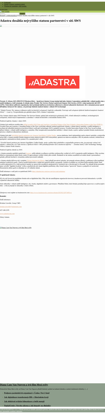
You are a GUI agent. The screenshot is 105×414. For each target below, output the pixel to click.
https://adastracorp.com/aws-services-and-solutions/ (48, 171)
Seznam (28, 153)
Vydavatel (7, 2)
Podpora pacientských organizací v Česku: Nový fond (26, 393)
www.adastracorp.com (7, 214)
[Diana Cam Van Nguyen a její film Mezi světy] (52, 380)
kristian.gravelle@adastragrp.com (11, 207)
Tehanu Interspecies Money (36, 160)
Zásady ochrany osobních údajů (14, 4)
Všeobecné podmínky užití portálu (15, 6)
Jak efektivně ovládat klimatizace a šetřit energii (24, 401)
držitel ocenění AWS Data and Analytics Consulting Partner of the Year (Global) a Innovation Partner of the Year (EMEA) (63, 124)
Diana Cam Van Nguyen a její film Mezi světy (24, 384)
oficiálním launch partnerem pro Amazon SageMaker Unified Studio (34, 135)
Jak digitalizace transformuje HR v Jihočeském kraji (26, 397)
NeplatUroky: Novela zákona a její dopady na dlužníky (27, 406)
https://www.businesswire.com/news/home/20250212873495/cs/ (51, 193)
